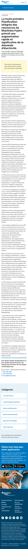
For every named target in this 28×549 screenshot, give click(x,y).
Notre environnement (10, 414)
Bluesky (21, 517)
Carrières (4, 504)
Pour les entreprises (18, 507)
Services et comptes (10, 421)
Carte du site (4, 543)
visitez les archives (12, 437)
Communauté (5, 510)
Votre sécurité (8, 427)
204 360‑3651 (7, 371)
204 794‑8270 (7, 373)
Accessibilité (23, 543)
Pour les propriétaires (19, 503)
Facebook (2, 517)
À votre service (8, 396)
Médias (3, 502)
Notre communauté (10, 408)
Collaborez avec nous (6, 507)
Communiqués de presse (11, 402)
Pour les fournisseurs (18, 511)
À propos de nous (6, 500)
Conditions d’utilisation (13, 543)
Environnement (19, 500)
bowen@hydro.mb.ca (9, 375)
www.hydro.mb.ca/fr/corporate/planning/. (14, 357)
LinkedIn (14, 517)
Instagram (17, 517)
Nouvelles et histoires (8, 7)
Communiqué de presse (7, 14)
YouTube (10, 517)
